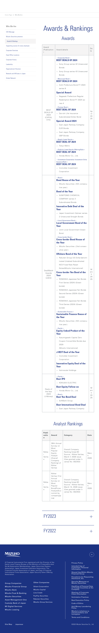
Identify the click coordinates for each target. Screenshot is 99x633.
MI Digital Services (13, 606)
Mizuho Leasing (12, 610)
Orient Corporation (41, 586)
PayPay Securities (40, 596)
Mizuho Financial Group (16, 587)
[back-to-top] (91, 554)
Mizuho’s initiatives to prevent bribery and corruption (80, 612)
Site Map (8, 624)
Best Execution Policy (80, 600)
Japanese (19, 624)
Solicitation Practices (80, 597)
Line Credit (37, 593)
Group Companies (13, 583)
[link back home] (13, 554)
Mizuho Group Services (42, 602)
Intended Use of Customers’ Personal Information (80, 567)
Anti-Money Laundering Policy (81, 607)
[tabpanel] (68, 281)
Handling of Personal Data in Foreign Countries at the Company (82, 588)
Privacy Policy (77, 563)
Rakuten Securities (41, 599)
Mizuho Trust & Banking (15, 593)
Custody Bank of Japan (15, 603)
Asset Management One (16, 600)
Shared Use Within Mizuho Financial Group (82, 573)
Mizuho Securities (13, 597)
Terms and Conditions (80, 617)
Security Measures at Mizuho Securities (80, 582)
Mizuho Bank (11, 590)
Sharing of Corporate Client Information (80, 593)
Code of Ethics (77, 603)
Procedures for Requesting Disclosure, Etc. (82, 577)
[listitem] (19, 15)
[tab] (20, 36)
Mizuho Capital (39, 590)
